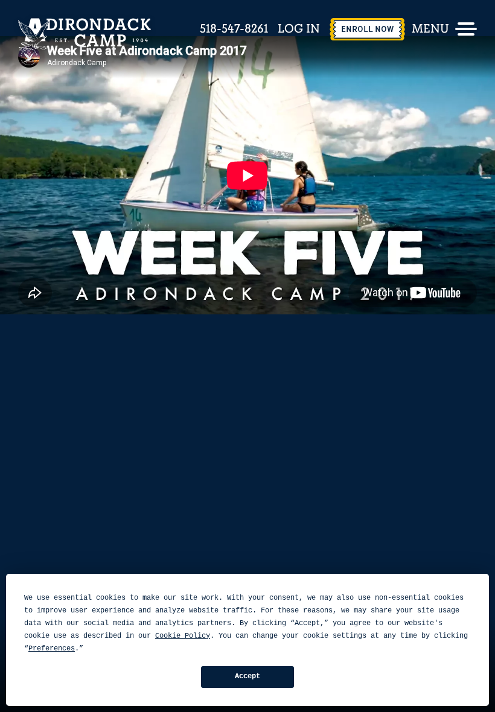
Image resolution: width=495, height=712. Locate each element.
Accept (247, 676)
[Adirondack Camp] (84, 34)
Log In (299, 29)
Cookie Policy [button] (182, 636)
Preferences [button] (51, 648)
